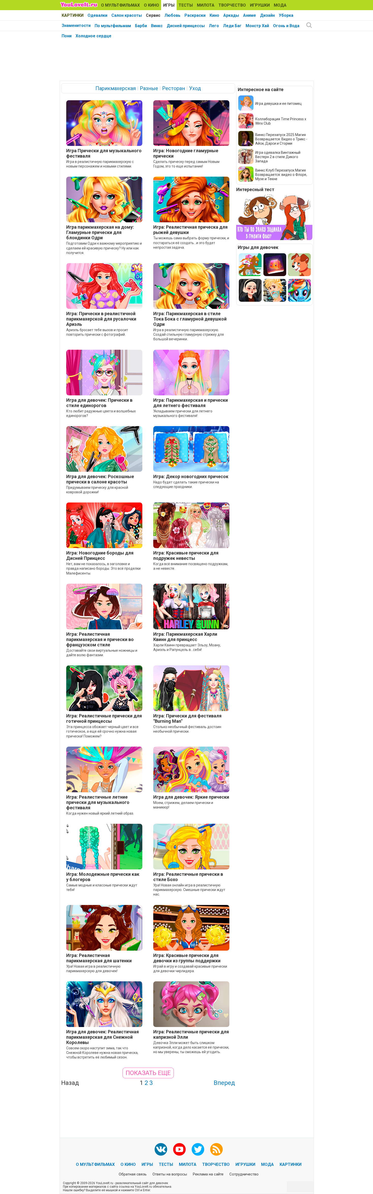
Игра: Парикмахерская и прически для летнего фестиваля (190, 402)
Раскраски (195, 15)
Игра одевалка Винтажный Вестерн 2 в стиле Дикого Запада (277, 156)
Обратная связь (133, 1174)
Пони (67, 35)
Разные (149, 88)
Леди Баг (232, 25)
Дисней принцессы (186, 25)
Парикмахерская (115, 88)
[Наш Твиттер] (198, 1149)
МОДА (280, 5)
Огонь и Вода (286, 25)
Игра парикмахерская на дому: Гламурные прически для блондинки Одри (100, 232)
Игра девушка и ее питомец (278, 104)
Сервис (153, 15)
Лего (214, 25)
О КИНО (151, 5)
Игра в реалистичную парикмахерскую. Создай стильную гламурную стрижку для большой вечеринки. (188, 334)
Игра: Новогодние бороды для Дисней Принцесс (99, 555)
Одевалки (97, 15)
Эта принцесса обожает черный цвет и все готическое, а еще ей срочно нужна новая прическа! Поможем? (102, 731)
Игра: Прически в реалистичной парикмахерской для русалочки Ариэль (101, 319)
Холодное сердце (93, 35)
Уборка (286, 15)
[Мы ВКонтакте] (161, 1149)
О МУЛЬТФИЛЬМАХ (120, 5)
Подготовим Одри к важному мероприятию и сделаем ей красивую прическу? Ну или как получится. (104, 248)
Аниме (249, 15)
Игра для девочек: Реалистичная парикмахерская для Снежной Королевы (102, 1037)
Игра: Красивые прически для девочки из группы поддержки (187, 958)
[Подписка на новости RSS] (216, 1149)
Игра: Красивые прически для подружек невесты (185, 555)
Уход (195, 88)
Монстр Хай (257, 25)
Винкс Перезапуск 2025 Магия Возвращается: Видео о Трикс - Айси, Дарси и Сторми (281, 139)
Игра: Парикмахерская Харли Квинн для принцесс (185, 636)
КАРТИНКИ (72, 15)
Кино (214, 15)
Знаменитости (76, 25)
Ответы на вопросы (169, 1174)
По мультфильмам (113, 25)
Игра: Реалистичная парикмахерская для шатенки (99, 958)
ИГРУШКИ (260, 5)
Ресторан (173, 88)
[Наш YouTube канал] (179, 1149)
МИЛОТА (205, 5)
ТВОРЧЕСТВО (232, 5)
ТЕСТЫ (186, 5)
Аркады (231, 15)
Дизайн (267, 15)
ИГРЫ (169, 5)
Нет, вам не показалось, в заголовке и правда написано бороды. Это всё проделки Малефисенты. (103, 568)
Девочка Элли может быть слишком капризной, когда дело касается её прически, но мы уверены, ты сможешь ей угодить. (191, 1047)
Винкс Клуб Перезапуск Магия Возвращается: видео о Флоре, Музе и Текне (281, 174)
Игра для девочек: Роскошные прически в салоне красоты (100, 479)
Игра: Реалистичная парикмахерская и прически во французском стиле (100, 639)
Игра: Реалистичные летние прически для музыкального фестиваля (97, 802)
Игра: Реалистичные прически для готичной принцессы (104, 718)
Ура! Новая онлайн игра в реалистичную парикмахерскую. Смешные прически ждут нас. (189, 889)
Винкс (157, 25)
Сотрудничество (244, 1174)
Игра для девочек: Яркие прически (191, 797)
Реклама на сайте (208, 1174)
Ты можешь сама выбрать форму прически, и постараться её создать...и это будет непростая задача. (191, 242)
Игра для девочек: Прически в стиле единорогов (99, 402)
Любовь (172, 15)
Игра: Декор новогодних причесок (190, 476)
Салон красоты (126, 15)
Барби (141, 25)
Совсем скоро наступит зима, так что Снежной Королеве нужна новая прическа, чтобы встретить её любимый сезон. (102, 1052)
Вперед (224, 1082)
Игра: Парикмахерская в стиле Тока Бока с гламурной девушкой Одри (190, 319)
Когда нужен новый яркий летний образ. (100, 813)
